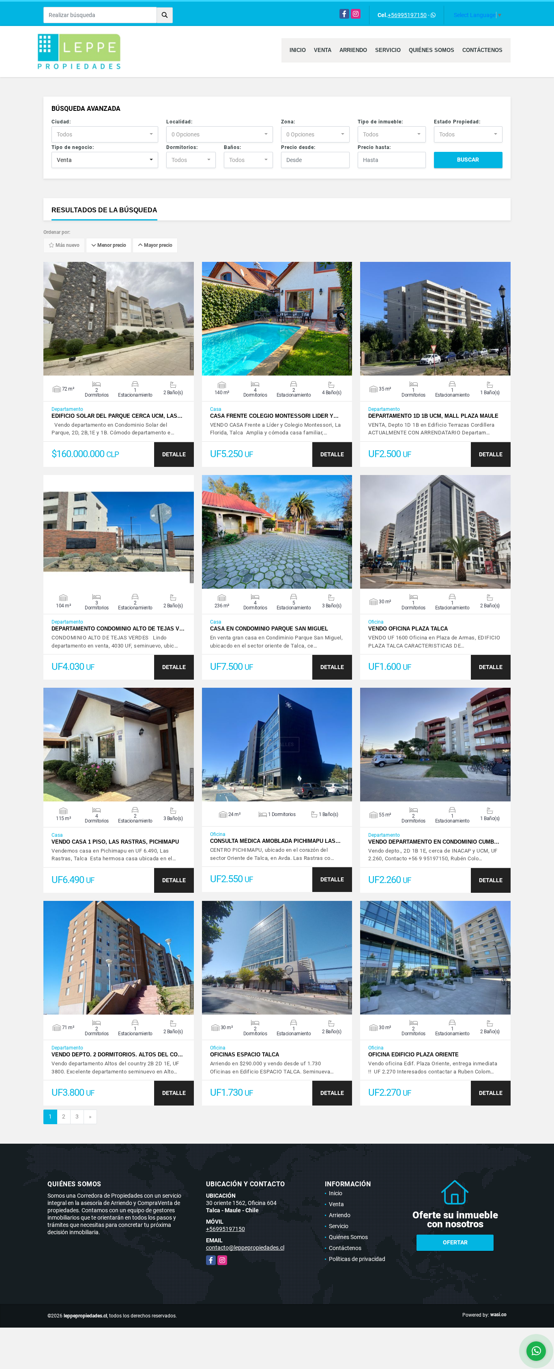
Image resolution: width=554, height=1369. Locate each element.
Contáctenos (482, 50)
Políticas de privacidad (357, 1259)
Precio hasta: (374, 147)
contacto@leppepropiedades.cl (245, 1247)
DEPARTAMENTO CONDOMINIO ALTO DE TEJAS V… (118, 629)
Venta (322, 50)
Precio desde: (298, 147)
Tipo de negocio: (73, 147)
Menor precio (111, 245)
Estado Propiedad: (457, 122)
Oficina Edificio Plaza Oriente (413, 1055)
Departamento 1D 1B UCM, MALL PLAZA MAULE (433, 416)
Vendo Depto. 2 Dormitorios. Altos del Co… (117, 1055)
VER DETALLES (118, 319)
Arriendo (353, 50)
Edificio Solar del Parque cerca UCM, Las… (117, 416)
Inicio (298, 50)
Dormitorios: (182, 147)
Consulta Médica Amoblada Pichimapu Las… (275, 841)
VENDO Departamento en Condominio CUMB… (433, 842)
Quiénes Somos (431, 50)
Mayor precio (157, 245)
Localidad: (179, 122)
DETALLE (174, 454)
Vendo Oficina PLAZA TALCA (408, 629)
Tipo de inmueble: (380, 122)
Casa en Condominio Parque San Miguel (269, 629)
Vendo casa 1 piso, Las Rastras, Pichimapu (115, 842)
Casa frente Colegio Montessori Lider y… (274, 416)
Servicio (388, 50)
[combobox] (105, 134)
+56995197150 (407, 15)
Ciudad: (61, 122)
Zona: (288, 122)
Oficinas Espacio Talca (244, 1055)
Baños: (232, 147)
